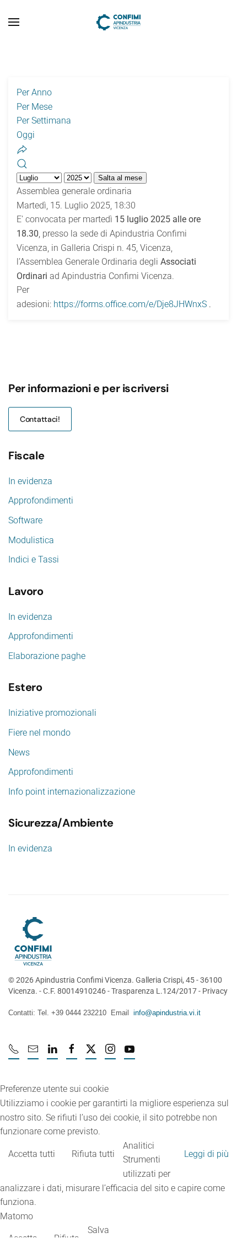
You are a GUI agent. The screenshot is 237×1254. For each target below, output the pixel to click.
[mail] (33, 1053)
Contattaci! (40, 419)
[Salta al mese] (22, 148)
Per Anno (34, 92)
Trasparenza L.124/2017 (154, 991)
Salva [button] (98, 1230)
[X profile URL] (90, 1053)
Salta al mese (120, 178)
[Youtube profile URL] (129, 1053)
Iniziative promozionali (52, 713)
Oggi (26, 135)
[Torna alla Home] (118, 22)
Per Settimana (44, 120)
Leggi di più (206, 1154)
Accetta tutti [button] (31, 1154)
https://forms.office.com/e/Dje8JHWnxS (130, 304)
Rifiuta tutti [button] (93, 1154)
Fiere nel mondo (39, 732)
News (19, 752)
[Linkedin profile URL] (52, 1053)
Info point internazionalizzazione (71, 791)
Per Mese (34, 106)
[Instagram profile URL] (110, 1053)
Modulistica (31, 540)
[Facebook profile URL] (71, 1053)
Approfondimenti (40, 500)
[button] (13, 22)
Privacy (215, 991)
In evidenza (30, 481)
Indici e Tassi (33, 559)
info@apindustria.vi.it (167, 1013)
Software (25, 520)
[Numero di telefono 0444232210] (13, 1053)
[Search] (22, 163)
